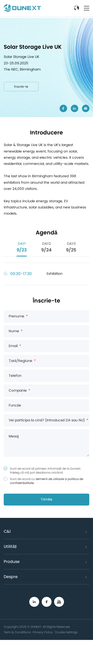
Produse (12, 562)
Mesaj (14, 436)
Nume (15, 331)
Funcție (15, 405)
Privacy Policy (43, 632)
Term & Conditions (17, 632)
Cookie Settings (66, 632)
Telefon (15, 376)
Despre (11, 577)
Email (15, 346)
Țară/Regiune (22, 361)
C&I (7, 531)
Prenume (18, 316)
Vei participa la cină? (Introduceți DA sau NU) (48, 420)
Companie (19, 390)
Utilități (10, 547)
